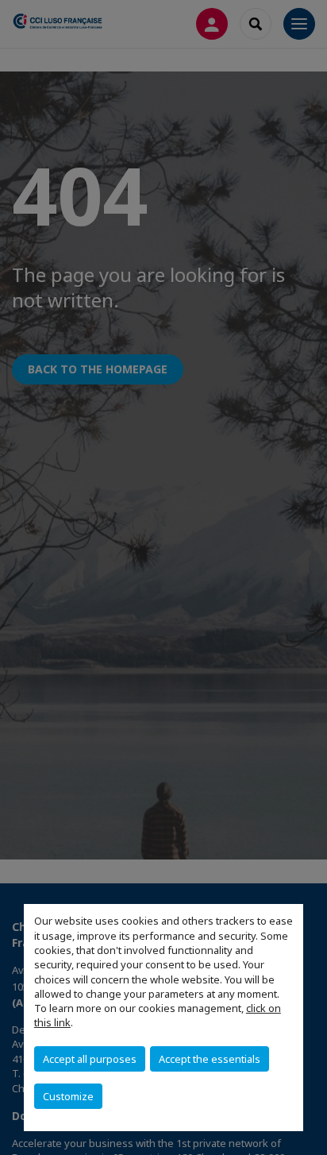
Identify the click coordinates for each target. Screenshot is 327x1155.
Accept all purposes (90, 1059)
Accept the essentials (209, 1059)
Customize (68, 1096)
